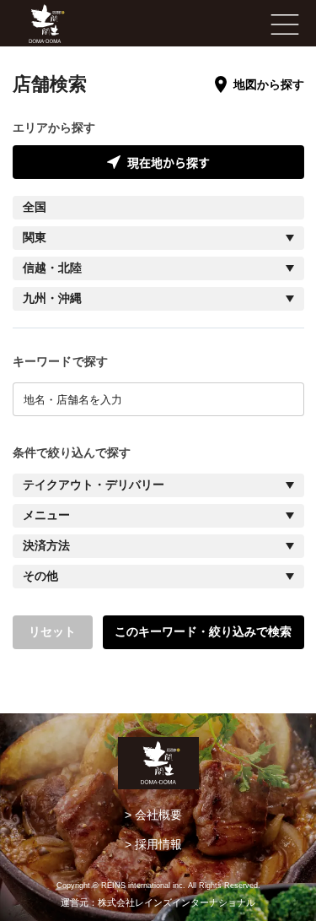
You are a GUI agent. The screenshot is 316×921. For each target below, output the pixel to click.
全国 (34, 207)
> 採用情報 (153, 844)
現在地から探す (168, 162)
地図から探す (268, 84)
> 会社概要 (153, 815)
